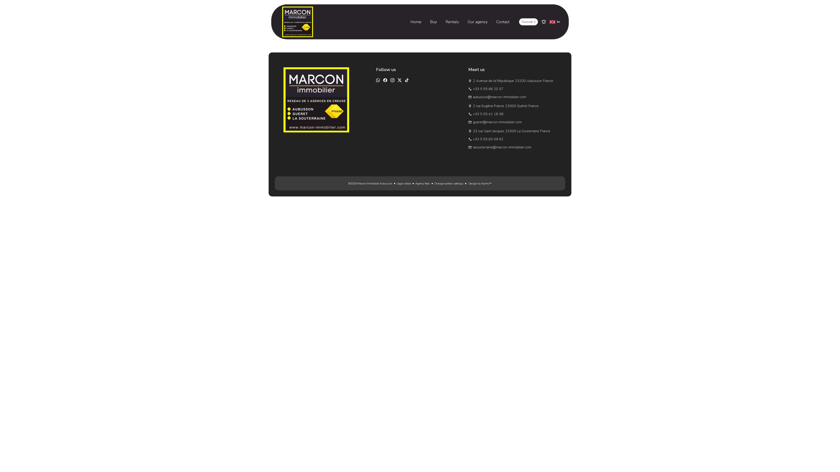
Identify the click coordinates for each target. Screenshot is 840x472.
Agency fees (422, 183)
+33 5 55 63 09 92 (488, 139)
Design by (480, 183)
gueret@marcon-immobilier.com (497, 122)
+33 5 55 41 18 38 (488, 114)
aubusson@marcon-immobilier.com (499, 97)
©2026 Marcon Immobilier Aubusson (370, 183)
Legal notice (404, 183)
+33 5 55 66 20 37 (488, 89)
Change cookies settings (448, 183)
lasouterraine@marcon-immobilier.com (502, 147)
